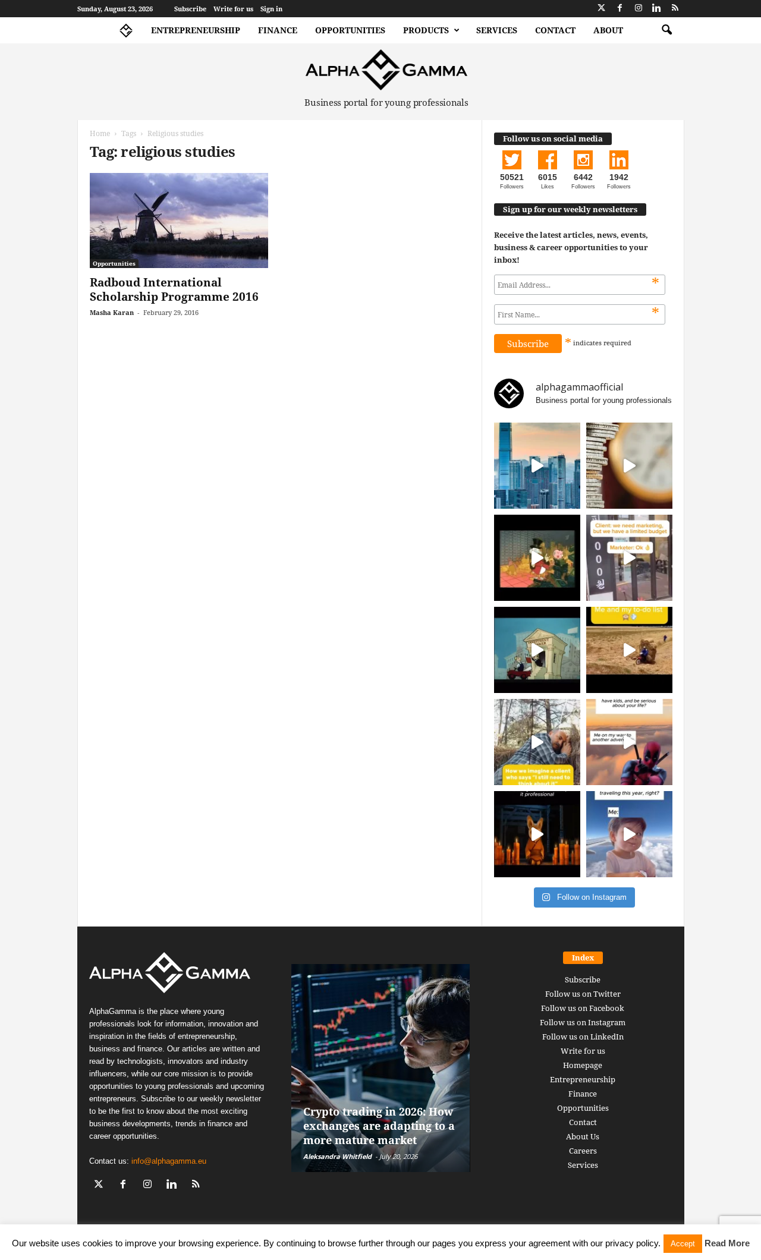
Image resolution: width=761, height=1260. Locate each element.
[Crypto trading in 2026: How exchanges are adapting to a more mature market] (380, 1068)
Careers (583, 1150)
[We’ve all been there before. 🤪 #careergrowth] (537, 742)
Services (496, 30)
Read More (727, 1243)
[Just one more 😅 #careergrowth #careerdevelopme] (629, 834)
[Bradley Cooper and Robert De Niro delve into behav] (629, 466)
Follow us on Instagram (582, 1022)
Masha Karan (112, 312)
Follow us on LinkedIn (583, 1036)
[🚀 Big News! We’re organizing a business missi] (537, 466)
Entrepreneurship (195, 30)
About (608, 30)
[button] (666, 30)
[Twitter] (602, 8)
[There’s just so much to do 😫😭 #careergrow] (629, 650)
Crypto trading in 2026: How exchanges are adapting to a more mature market (379, 1125)
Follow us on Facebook (582, 1008)
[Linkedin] (657, 8)
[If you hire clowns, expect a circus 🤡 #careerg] (629, 558)
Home (100, 133)
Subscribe (190, 8)
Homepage (582, 1065)
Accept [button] (683, 1243)
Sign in (271, 8)
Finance (277, 30)
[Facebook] (620, 8)
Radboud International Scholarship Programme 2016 (174, 289)
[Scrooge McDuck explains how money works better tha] (537, 558)
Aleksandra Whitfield (337, 1156)
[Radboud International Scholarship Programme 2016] (179, 220)
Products (426, 30)
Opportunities (350, 30)
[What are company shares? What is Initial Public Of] (537, 650)
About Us (582, 1136)
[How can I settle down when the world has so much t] (629, 742)
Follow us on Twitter (583, 993)
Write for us (233, 8)
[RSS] (675, 8)
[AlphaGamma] (386, 69)
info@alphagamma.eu (168, 1161)
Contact (555, 30)
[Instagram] (638, 8)
